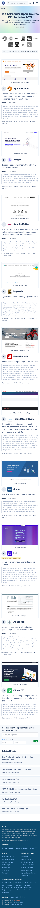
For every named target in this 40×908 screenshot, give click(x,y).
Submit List (5, 870)
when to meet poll (16, 904)
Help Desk (10, 885)
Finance (31, 890)
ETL (4, 51)
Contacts (19, 848)
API (36, 848)
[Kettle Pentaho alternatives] (9, 356)
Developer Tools (17, 882)
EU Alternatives (25, 876)
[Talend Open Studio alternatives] (9, 419)
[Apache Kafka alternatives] (9, 224)
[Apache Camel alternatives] (9, 88)
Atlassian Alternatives (27, 865)
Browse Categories (8, 856)
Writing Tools (27, 887)
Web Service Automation (29, 51)
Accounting (5, 887)
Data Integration (14, 51)
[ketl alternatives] (9, 553)
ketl (15, 553)
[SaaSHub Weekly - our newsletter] (30, 3)
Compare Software (8, 859)
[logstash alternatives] (9, 291)
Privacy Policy (15, 897)
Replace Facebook (26, 859)
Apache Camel (21, 88)
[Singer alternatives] (9, 489)
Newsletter (5, 873)
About (32, 848)
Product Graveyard (27, 867)
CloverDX (18, 690)
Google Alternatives (27, 862)
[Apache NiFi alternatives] (9, 622)
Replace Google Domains (28, 873)
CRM (3, 885)
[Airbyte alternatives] (9, 160)
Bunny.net (17, 900)
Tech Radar (24, 856)
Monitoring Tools (22, 890)
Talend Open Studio (24, 419)
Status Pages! (6, 865)
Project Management (8, 890)
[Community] (33, 3)
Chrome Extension (8, 862)
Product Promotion (8, 848)
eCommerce (15, 887)
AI (3, 882)
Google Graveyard (26, 870)
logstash (18, 291)
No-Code (8, 882)
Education (5, 892)
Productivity (18, 885)
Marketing (27, 885)
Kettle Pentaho (21, 356)
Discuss (25, 848)
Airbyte (17, 159)
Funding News (6, 867)
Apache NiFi (20, 621)
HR (21, 887)
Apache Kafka (21, 224)
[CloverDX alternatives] (9, 690)
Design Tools (28, 882)
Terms (23, 897)
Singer (17, 489)
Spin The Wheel (18, 902)
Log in (4, 739)
